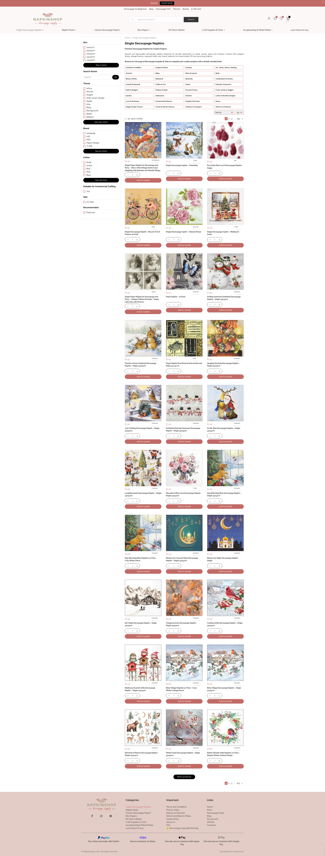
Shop (209, 810)
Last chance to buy (300, 30)
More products (184, 777)
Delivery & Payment (175, 813)
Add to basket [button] (143, 180)
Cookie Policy (172, 819)
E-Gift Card (196, 9)
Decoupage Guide (215, 813)
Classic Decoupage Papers (107, 30)
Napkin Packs (68, 30)
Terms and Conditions (176, 807)
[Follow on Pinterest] (111, 816)
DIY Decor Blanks (177, 30)
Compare (211, 825)
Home (127, 38)
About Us (170, 822)
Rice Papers (143, 30)
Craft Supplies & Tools (212, 30)
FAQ (168, 825)
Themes (176, 9)
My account (212, 819)
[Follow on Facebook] (92, 816)
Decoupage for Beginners (135, 9)
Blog (151, 9)
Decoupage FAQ (163, 9)
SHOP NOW (167, 3)
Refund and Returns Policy (178, 816)
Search (191, 19)
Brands (186, 9)
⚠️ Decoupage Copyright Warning (182, 828)
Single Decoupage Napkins (29, 30)
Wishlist (210, 822)
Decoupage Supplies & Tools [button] (157, 61)
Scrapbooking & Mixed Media (257, 30)
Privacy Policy (173, 810)
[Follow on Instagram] (101, 816)
